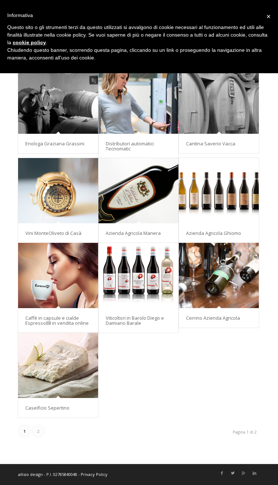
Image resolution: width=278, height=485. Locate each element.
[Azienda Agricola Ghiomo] (219, 190)
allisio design (30, 474)
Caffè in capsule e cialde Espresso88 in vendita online (57, 320)
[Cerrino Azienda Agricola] (219, 275)
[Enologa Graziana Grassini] (58, 101)
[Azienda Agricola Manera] (138, 190)
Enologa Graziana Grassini (54, 143)
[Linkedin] (254, 473)
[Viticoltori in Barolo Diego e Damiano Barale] (138, 275)
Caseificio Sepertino (47, 408)
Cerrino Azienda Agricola (213, 318)
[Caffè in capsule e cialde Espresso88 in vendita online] (58, 275)
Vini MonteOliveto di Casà (53, 233)
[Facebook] (221, 473)
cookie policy (29, 42)
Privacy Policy (94, 474)
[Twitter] (232, 473)
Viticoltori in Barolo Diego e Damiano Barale (135, 320)
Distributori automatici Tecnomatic (130, 146)
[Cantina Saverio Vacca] (219, 101)
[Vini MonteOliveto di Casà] (58, 190)
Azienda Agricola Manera (133, 233)
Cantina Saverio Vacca (210, 143)
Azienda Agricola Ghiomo (213, 233)
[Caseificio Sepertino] (58, 365)
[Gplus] (243, 473)
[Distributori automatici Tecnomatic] (138, 101)
